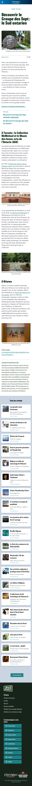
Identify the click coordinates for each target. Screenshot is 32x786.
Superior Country (12, 735)
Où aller (18, 9)
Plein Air (6, 703)
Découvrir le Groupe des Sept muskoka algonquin (14, 116)
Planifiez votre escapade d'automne (13, 709)
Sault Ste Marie (11, 744)
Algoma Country (11, 739)
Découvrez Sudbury (9, 706)
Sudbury (10, 761)
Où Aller (6, 701)
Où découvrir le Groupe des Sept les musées (15, 122)
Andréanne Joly (6, 57)
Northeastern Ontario (13, 748)
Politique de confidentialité (16, 781)
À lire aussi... (6, 112)
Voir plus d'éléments (17, 675)
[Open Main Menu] (2, 2)
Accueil (13, 9)
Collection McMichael (19, 213)
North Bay (10, 752)
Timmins (10, 757)
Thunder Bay (11, 730)
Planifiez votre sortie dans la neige (13, 712)
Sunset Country (11, 726)
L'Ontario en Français (9, 698)
